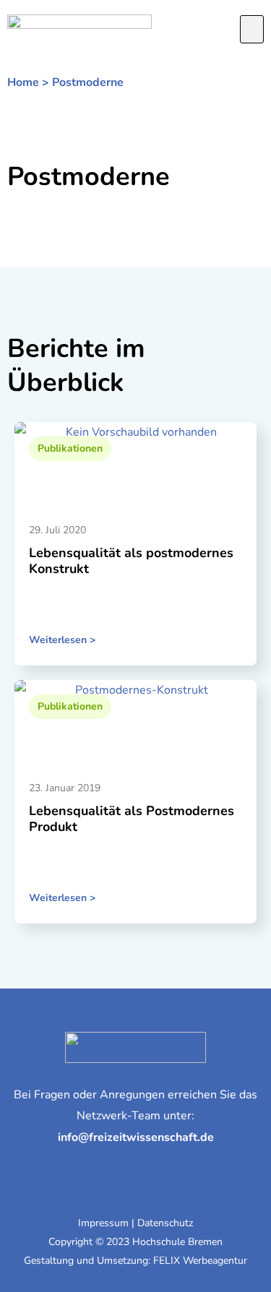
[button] (252, 29)
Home (23, 82)
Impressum (103, 1223)
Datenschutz (165, 1223)
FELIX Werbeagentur (200, 1260)
